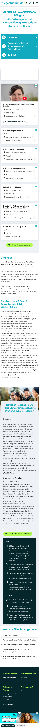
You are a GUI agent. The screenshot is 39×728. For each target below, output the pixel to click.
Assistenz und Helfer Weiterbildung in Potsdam (19, 640)
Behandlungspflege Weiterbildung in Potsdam (19, 645)
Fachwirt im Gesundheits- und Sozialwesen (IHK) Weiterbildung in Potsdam (20, 658)
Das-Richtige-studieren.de (9, 694)
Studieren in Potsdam (10, 635)
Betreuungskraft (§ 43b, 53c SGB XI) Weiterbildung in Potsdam (16, 650)
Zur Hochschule (21, 725)
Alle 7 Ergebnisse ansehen (19, 245)
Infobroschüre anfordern (8, 725)
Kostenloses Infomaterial (15, 122)
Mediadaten (24, 677)
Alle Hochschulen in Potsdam (18, 533)
